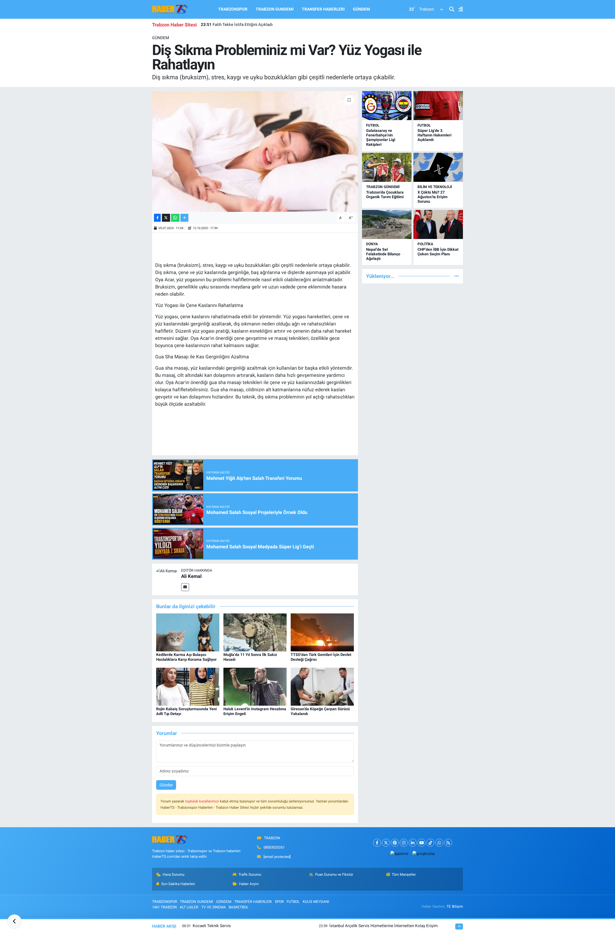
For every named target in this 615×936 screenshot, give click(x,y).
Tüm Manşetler (404, 874)
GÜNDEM (361, 9)
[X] (386, 843)
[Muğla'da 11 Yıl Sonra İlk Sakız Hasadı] (255, 632)
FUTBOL (372, 125)
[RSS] (448, 843)
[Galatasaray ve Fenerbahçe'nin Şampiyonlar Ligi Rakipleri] (387, 105)
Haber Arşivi (249, 884)
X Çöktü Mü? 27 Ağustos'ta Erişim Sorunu (433, 197)
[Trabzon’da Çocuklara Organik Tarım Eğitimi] (387, 167)
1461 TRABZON (164, 907)
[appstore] (399, 853)
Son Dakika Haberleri (178, 884)
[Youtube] (421, 843)
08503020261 (274, 847)
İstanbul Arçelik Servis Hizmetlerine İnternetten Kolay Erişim (383, 925)
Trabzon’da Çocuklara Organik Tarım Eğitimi (385, 194)
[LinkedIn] (413, 843)
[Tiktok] (430, 843)
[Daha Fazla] (184, 218)
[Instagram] (404, 843)
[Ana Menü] (458, 9)
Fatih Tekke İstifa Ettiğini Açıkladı (237, 24)
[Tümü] (456, 276)
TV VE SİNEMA (213, 907)
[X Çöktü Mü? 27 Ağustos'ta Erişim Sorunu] (438, 167)
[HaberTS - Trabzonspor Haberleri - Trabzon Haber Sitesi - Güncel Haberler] (170, 9)
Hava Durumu (173, 874)
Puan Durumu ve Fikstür (334, 874)
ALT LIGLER (189, 907)
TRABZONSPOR (232, 9)
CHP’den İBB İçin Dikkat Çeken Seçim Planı (438, 251)
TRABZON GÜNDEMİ (383, 187)
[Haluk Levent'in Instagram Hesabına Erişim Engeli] (255, 686)
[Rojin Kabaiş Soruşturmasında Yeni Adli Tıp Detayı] (187, 686)
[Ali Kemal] (166, 570)
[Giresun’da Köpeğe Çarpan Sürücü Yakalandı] (322, 686)
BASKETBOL (238, 907)
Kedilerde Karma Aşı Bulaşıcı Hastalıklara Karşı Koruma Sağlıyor (186, 656)
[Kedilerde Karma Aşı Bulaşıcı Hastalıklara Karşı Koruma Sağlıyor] (187, 632)
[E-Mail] (185, 587)
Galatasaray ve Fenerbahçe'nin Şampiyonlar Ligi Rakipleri (380, 137)
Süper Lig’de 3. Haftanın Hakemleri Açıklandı (434, 135)
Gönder (166, 785)
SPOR (279, 901)
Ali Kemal (191, 576)
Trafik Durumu (250, 874)
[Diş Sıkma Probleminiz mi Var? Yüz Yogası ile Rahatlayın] (255, 151)
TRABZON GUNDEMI (275, 9)
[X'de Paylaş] (166, 218)
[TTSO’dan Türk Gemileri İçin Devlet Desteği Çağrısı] (322, 632)
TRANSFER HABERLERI (323, 9)
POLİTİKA (425, 244)
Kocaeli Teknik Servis (212, 925)
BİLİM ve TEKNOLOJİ (435, 187)
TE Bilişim (455, 906)
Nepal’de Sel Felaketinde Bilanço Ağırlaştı (383, 254)
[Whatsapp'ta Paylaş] (175, 218)
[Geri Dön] (14, 921)
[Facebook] (377, 843)
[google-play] (423, 853)
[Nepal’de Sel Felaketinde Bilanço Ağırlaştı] (387, 224)
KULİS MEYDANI (316, 901)
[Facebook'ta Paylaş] (157, 218)
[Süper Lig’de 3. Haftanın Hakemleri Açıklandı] (438, 105)
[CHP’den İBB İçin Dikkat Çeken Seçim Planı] (438, 224)
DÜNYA (372, 244)
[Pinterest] (395, 843)
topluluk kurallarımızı (202, 801)
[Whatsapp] (439, 843)
